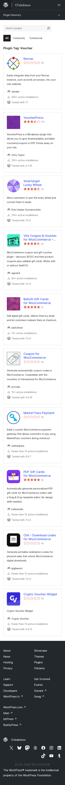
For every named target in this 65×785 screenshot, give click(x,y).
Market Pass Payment (39, 413)
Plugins (38, 662)
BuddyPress (12, 725)
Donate (40, 690)
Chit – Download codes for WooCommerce (40, 537)
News (6, 656)
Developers (10, 690)
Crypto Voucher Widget (40, 594)
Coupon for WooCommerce (35, 355)
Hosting (8, 662)
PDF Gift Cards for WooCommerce (37, 473)
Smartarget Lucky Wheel (33, 183)
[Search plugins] (48, 28)
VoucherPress (34, 117)
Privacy (7, 668)
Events (38, 684)
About (7, 650)
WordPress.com (14, 707)
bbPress (10, 719)
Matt (8, 713)
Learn (6, 679)
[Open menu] (59, 5)
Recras (28, 58)
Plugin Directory (12, 15)
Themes (39, 656)
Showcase (40, 650)
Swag (39, 696)
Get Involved (42, 679)
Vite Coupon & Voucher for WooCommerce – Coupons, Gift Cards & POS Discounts (40, 238)
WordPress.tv (13, 696)
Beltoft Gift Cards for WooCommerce (37, 301)
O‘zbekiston (18, 739)
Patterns (39, 668)
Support (8, 684)
